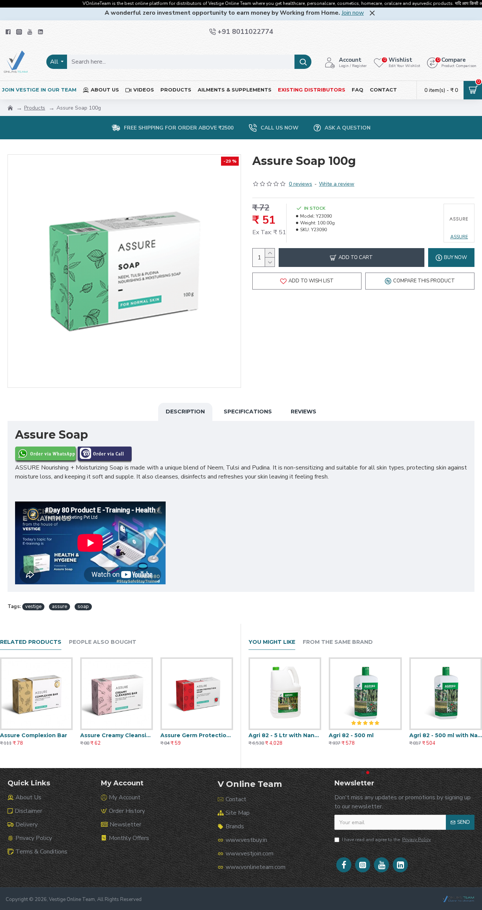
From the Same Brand (338, 642)
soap (83, 606)
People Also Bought (102, 642)
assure (59, 606)
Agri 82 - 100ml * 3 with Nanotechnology (365, 735)
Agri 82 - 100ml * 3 (274, 735)
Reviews (303, 411)
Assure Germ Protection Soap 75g (196, 735)
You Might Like (272, 642)
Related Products (30, 642)
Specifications (248, 411)
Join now (353, 13)
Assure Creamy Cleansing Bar (116, 735)
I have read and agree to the (386, 840)
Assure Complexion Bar (33, 735)
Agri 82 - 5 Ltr (428, 735)
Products (34, 107)
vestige (33, 606)
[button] (363, 772)
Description (185, 411)
